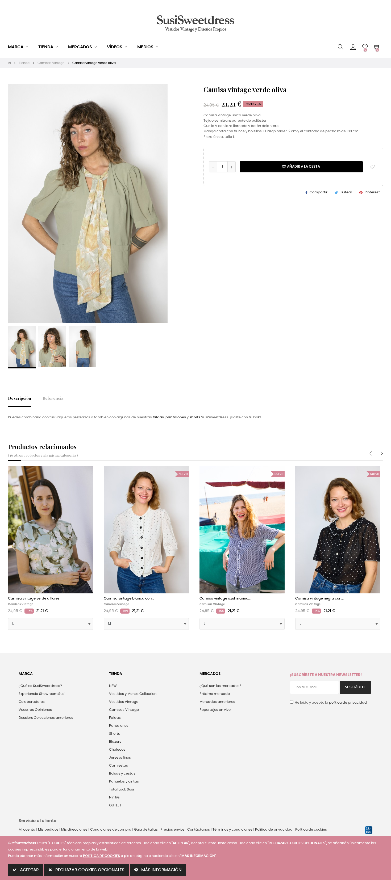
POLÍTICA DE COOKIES (101, 856)
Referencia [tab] (53, 398)
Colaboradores (32, 702)
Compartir (318, 192)
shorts (194, 417)
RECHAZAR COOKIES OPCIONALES (89, 870)
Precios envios (172, 829)
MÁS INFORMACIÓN (161, 870)
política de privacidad (348, 702)
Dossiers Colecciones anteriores (46, 718)
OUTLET (115, 805)
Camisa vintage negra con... (319, 598)
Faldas (115, 718)
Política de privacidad (274, 829)
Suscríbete (355, 687)
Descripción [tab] (19, 398)
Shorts (114, 734)
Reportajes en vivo (215, 710)
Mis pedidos (48, 829)
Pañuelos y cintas (124, 781)
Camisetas (118, 765)
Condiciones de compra (110, 829)
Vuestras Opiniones (35, 710)
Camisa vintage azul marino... (225, 598)
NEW (113, 686)
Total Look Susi (121, 789)
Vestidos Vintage (123, 702)
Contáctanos (198, 829)
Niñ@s (114, 797)
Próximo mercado (214, 694)
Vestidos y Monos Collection (132, 694)
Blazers (115, 741)
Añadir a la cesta (303, 166)
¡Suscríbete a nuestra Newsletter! (326, 675)
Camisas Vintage (21, 604)
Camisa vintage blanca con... (129, 598)
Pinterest (372, 192)
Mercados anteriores (217, 702)
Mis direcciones (74, 829)
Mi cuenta (27, 829)
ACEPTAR (29, 870)
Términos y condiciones (232, 829)
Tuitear (346, 192)
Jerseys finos (120, 757)
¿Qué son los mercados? (220, 686)
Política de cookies (311, 829)
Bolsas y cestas (122, 773)
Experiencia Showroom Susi (42, 694)
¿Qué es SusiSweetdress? (40, 686)
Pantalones (118, 726)
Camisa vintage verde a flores (34, 598)
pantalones (175, 417)
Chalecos (117, 749)
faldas (158, 417)
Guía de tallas (146, 829)
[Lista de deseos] (372, 166)
